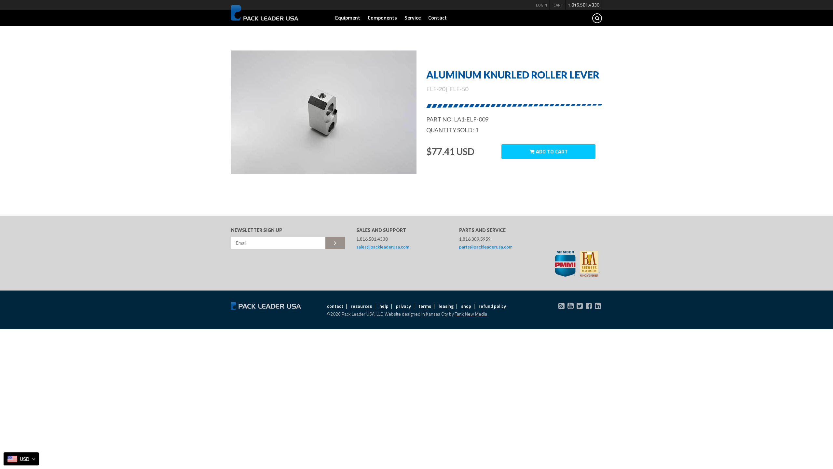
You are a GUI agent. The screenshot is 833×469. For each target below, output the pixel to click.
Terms (424, 306)
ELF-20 (435, 89)
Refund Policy (492, 306)
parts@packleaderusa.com (485, 246)
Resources (361, 306)
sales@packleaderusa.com (382, 246)
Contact (437, 17)
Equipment (347, 17)
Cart (558, 5)
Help (384, 306)
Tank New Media (471, 313)
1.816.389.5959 (475, 239)
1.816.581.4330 (583, 4)
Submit (335, 243)
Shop (466, 306)
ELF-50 (458, 89)
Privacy (403, 306)
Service (412, 17)
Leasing (446, 306)
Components (382, 17)
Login (541, 5)
